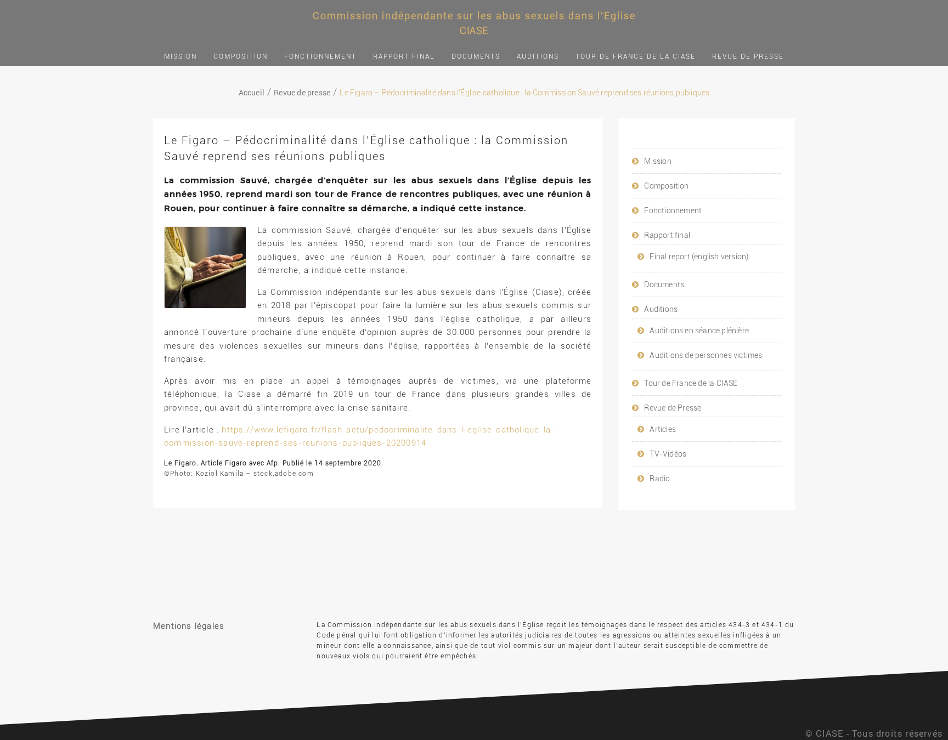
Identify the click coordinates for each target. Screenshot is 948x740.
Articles (663, 429)
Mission (180, 56)
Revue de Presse (748, 56)
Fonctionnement (320, 56)
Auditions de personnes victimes (706, 355)
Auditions (538, 56)
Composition (240, 56)
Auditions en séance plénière (699, 330)
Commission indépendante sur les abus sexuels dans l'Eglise (474, 15)
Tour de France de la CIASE (635, 56)
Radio (660, 478)
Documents (476, 56)
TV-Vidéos (668, 453)
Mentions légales (188, 626)
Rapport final (404, 56)
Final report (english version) (699, 256)
